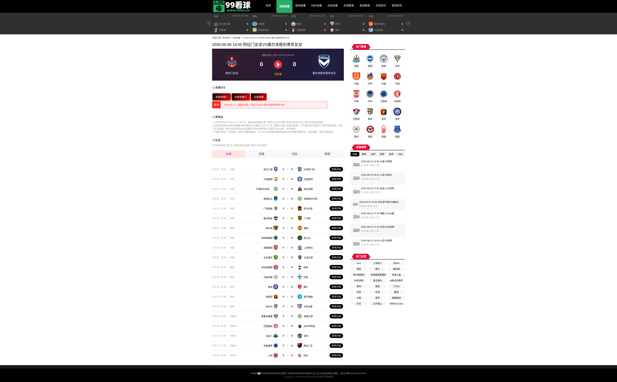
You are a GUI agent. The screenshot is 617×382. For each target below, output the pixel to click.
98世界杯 (358, 280)
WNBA (233, 335)
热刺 (306, 267)
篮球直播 (300, 5)
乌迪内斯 (268, 277)
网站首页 (226, 38)
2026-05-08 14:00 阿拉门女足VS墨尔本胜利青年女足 (266, 38)
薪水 (377, 269)
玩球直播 (259, 96)
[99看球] (232, 6)
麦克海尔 (377, 280)
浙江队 (307, 238)
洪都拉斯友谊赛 (241, 145)
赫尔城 (269, 228)
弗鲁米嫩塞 (267, 316)
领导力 (253, 145)
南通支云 (268, 199)
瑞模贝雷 (308, 316)
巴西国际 (268, 326)
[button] (209, 23)
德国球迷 (396, 298)
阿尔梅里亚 (358, 274)
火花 (270, 355)
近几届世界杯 (219, 145)
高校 (359, 286)
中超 (371, 16)
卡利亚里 (308, 306)
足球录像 (332, 5)
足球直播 (284, 6)
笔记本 (229, 145)
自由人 (269, 336)
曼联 (306, 228)
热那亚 (269, 296)
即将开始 (336, 169)
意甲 (232, 277)
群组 (396, 292)
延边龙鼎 (308, 189)
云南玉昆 (308, 257)
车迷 (259, 145)
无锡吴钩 (308, 179)
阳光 (306, 355)
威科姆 (396, 269)
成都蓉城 (268, 247)
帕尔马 (269, 306)
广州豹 (307, 218)
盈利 (265, 145)
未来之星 (396, 274)
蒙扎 (306, 287)
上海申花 (308, 247)
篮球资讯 (397, 5)
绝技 (377, 286)
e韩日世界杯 (396, 280)
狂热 (306, 336)
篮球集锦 (365, 5)
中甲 (232, 179)
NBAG (396, 263)
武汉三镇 (268, 169)
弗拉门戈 (308, 345)
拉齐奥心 (377, 303)
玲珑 (377, 292)
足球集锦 (349, 5)
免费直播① (221, 96)
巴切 (359, 303)
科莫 (306, 277)
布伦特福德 (267, 267)
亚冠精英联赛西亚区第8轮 (378, 274)
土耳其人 (377, 263)
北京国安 (268, 257)
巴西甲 (233, 316)
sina (359, 263)
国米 (270, 287)
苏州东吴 (308, 208)
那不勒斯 (308, 296)
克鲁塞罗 (268, 345)
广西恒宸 (268, 208)
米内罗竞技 (309, 326)
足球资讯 (381, 5)
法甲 (332, 16)
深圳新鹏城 (267, 238)
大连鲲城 (268, 179)
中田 (359, 292)
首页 (268, 5)
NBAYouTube (396, 303)
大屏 (359, 298)
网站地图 (328, 376)
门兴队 (396, 286)
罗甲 (377, 298)
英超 (216, 16)
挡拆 (359, 269)
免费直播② (240, 96)
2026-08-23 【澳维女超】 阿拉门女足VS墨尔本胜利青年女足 (254, 104)
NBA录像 (316, 5)
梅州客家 (268, 218)
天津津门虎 (309, 169)
